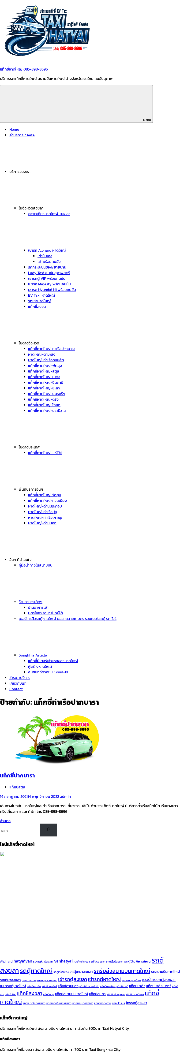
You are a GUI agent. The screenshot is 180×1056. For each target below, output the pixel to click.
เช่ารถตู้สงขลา (72, 979)
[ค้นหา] (48, 830)
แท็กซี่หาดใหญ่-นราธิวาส (47, 410)
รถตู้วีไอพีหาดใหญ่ (137, 961)
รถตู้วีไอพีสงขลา (114, 961)
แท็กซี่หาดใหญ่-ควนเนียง (47, 500)
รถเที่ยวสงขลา (10, 979)
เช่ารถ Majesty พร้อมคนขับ (49, 284)
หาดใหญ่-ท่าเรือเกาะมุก (46, 517)
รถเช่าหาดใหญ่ (39, 301)
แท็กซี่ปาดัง (137, 986)
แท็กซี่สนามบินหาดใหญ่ (71, 993)
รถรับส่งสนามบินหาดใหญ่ (122, 971)
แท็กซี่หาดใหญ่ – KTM (45, 452)
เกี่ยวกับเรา (17, 683)
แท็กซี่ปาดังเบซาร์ (158, 986)
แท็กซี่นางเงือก (108, 986)
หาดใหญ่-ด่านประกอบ (45, 506)
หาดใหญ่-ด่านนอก (42, 523)
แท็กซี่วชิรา (10, 994)
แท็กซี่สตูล (17, 787)
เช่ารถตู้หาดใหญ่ (104, 979)
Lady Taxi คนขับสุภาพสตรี (49, 273)
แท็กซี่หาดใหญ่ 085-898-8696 (24, 69)
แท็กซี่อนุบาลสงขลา (82, 1003)
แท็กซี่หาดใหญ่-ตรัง (43, 399)
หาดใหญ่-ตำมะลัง (41, 354)
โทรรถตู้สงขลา (136, 1002)
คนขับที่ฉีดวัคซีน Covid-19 (48, 672)
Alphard (6, 961)
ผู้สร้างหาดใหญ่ (40, 666)
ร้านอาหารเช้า (38, 607)
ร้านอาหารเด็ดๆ (30, 601)
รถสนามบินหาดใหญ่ (165, 971)
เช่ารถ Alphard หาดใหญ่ (47, 250)
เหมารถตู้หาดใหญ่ (13, 986)
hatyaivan (23, 961)
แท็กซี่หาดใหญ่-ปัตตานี (45, 382)
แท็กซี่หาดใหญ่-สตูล (43, 371)
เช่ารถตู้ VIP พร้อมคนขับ (46, 278)
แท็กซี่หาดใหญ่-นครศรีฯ (46, 393)
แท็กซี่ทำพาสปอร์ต (89, 986)
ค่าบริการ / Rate (22, 135)
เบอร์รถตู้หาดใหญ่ (131, 980)
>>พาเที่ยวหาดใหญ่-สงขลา (49, 213)
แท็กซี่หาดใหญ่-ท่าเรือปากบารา (51, 348)
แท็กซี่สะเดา (97, 993)
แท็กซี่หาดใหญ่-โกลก (44, 405)
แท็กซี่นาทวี (122, 986)
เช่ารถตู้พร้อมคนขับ (47, 980)
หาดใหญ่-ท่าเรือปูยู (42, 512)
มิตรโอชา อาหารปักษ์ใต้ (45, 613)
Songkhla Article (33, 655)
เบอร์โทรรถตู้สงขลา (159, 979)
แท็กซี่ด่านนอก (68, 986)
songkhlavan (43, 961)
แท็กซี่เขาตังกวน (102, 1003)
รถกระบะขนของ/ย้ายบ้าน (47, 267)
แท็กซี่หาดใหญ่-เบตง (44, 377)
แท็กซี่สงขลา (38, 306)
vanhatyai (63, 961)
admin (65, 796)
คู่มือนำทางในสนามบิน (35, 565)
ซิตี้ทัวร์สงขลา (98, 961)
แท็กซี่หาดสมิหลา (135, 994)
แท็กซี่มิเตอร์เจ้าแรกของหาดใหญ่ (53, 661)
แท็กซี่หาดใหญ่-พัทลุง (45, 365)
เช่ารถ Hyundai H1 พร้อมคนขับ (52, 289)
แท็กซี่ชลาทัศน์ (49, 986)
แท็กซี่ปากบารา (17, 775)
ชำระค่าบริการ (19, 677)
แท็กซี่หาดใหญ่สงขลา (34, 1003)
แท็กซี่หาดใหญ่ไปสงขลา (58, 1003)
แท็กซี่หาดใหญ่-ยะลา (44, 388)
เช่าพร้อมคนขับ (49, 261)
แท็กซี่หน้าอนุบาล (116, 994)
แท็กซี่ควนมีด (34, 986)
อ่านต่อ (5, 821)
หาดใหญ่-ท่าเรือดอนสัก (46, 360)
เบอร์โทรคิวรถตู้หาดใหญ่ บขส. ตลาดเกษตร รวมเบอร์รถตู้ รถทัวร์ (67, 618)
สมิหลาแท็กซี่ (29, 980)
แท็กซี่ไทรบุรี (118, 1003)
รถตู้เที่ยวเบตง (61, 972)
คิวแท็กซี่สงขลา (82, 961)
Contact (16, 689)
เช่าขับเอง (45, 256)
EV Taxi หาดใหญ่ (41, 295)
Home (14, 129)
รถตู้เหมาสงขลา (81, 971)
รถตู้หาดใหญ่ (36, 970)
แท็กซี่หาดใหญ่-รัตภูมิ (44, 495)
